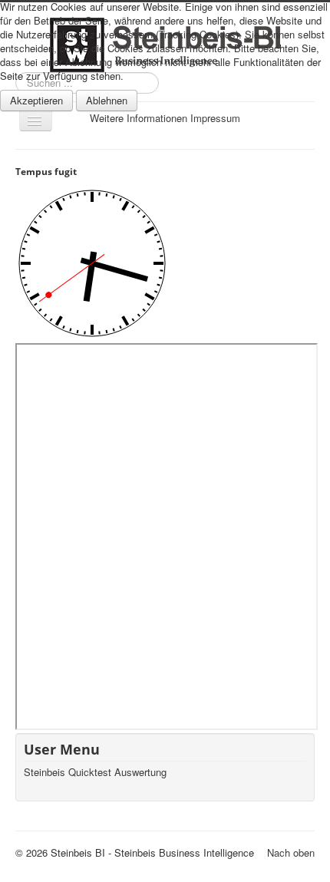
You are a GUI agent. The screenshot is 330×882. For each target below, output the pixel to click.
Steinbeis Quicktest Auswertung (95, 772)
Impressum (215, 118)
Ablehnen (106, 100)
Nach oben (291, 852)
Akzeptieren (36, 100)
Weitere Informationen (138, 118)
